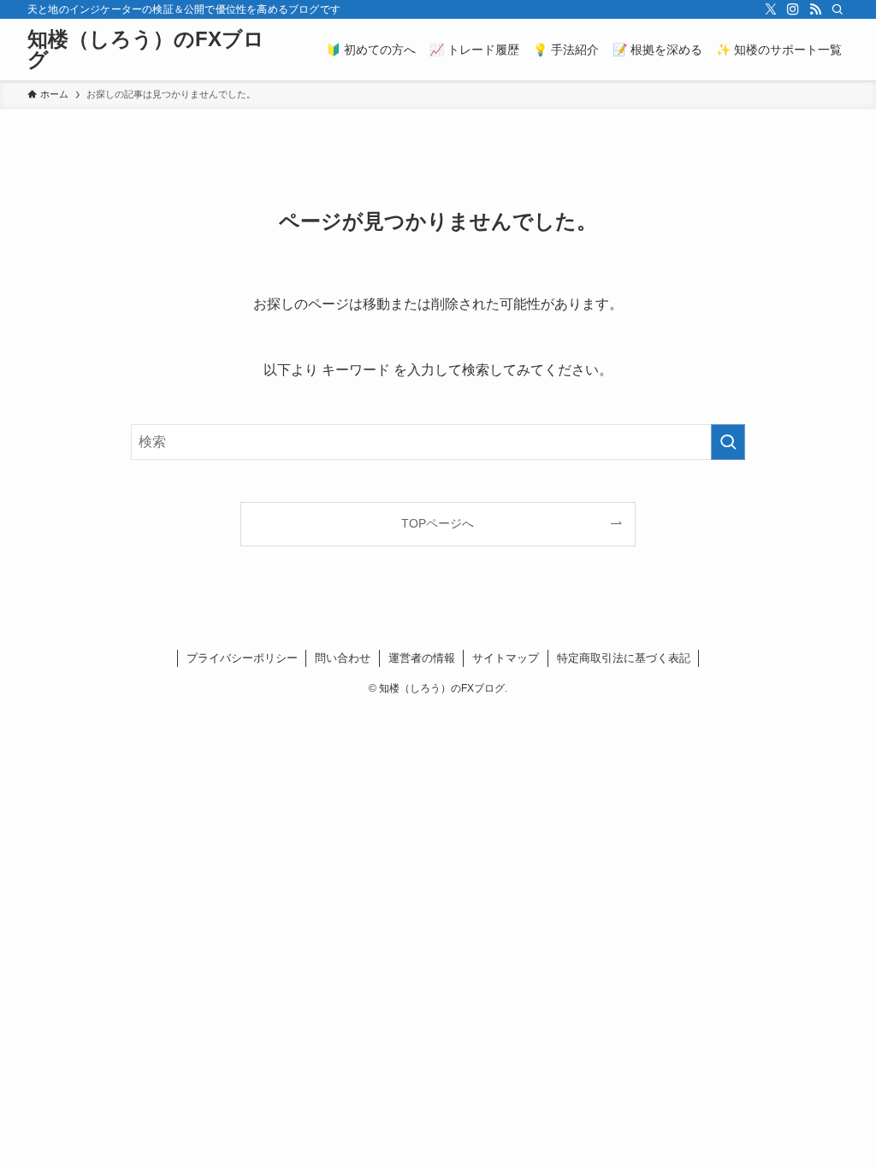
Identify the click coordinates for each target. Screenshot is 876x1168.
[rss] (815, 9)
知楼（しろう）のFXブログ (145, 49)
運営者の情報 (421, 658)
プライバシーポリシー (242, 658)
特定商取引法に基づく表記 (623, 658)
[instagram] (793, 9)
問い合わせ (342, 658)
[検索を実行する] (728, 442)
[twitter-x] (771, 9)
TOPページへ (437, 523)
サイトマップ (505, 658)
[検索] (837, 9)
